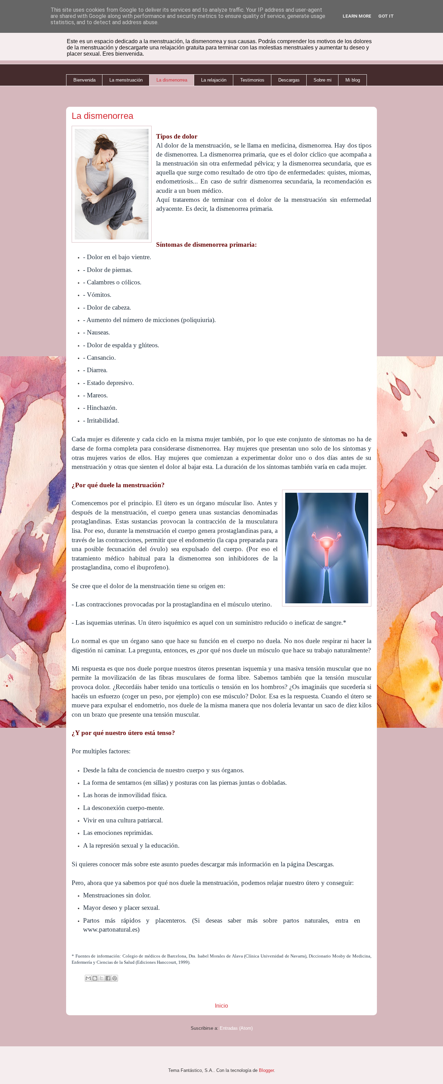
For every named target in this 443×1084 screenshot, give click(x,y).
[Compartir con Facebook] (108, 978)
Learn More (357, 16)
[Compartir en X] (101, 978)
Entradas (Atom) (236, 1028)
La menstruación (126, 80)
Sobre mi (323, 80)
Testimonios (252, 80)
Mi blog (352, 80)
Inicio (221, 1006)
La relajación (213, 80)
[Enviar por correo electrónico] (88, 978)
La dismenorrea (171, 80)
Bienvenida (84, 80)
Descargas (289, 80)
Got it (386, 16)
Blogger (266, 1070)
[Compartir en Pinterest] (114, 978)
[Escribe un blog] (94, 978)
